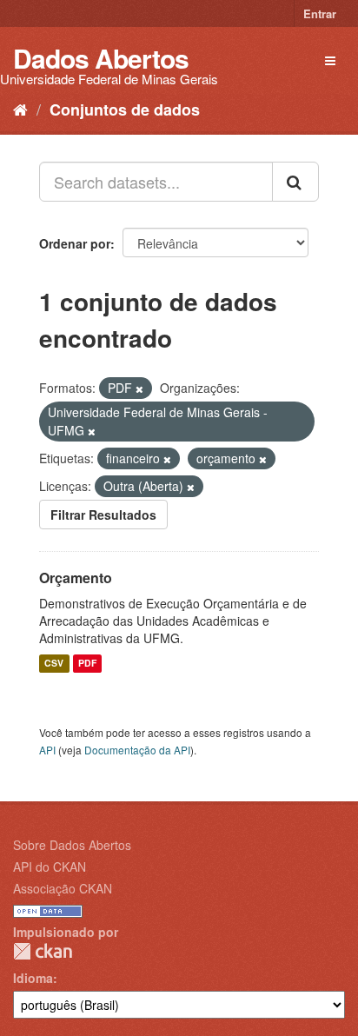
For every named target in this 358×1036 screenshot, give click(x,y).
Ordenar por (74, 243)
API (47, 749)
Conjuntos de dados (125, 109)
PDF (87, 663)
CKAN (42, 951)
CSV (53, 663)
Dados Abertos (101, 57)
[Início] (20, 108)
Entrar (319, 13)
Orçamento (75, 578)
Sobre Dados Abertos (72, 844)
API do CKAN (49, 866)
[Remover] (139, 388)
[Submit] (295, 182)
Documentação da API (137, 749)
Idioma (33, 977)
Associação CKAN (62, 888)
